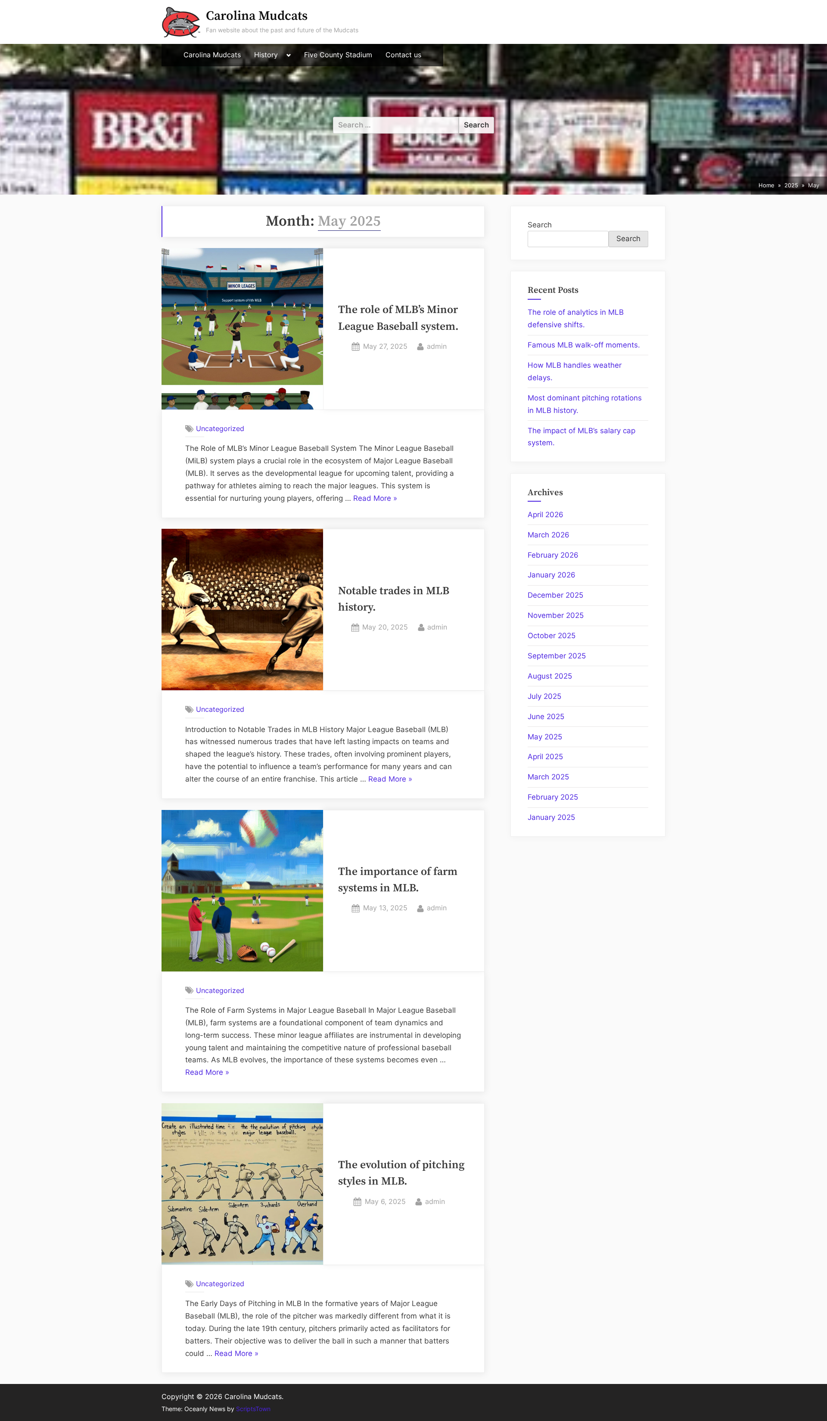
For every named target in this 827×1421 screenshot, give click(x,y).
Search (540, 224)
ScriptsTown (253, 1408)
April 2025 (545, 756)
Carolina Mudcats (257, 16)
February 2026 (553, 555)
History (266, 55)
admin (437, 346)
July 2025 (544, 696)
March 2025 (548, 777)
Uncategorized (220, 428)
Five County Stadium (338, 55)
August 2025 (550, 676)
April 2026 (545, 514)
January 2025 (551, 817)
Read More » (375, 499)
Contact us (403, 55)
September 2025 (557, 656)
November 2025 (556, 615)
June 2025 (546, 716)
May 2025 (545, 736)
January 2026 (551, 575)
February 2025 (553, 797)
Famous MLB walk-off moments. (584, 345)
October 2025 (551, 635)
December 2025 (555, 595)
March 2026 (548, 535)
